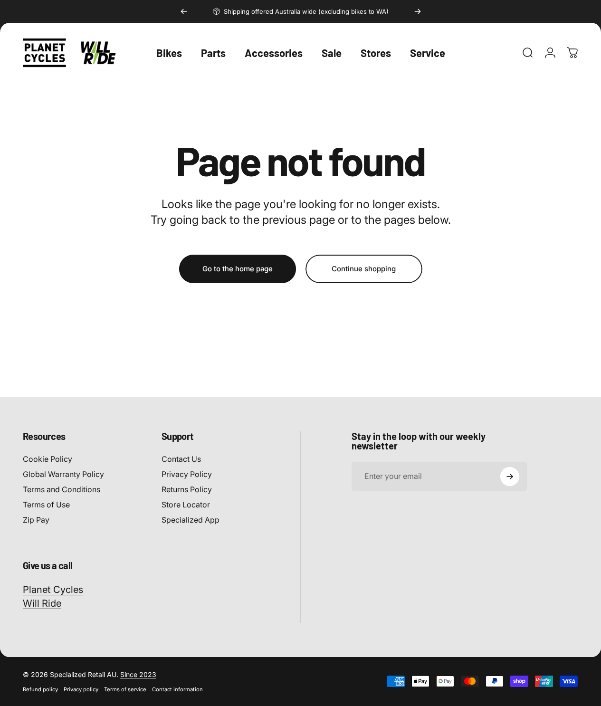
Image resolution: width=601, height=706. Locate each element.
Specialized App (190, 520)
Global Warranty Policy (63, 474)
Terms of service (125, 689)
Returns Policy (187, 489)
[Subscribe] (509, 476)
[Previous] (183, 11)
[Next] (417, 11)
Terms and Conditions (61, 489)
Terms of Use (46, 504)
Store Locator (186, 504)
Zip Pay (36, 520)
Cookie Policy (47, 459)
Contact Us (181, 459)
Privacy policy (81, 689)
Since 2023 (138, 674)
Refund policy (40, 689)
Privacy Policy (187, 474)
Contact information (177, 689)
